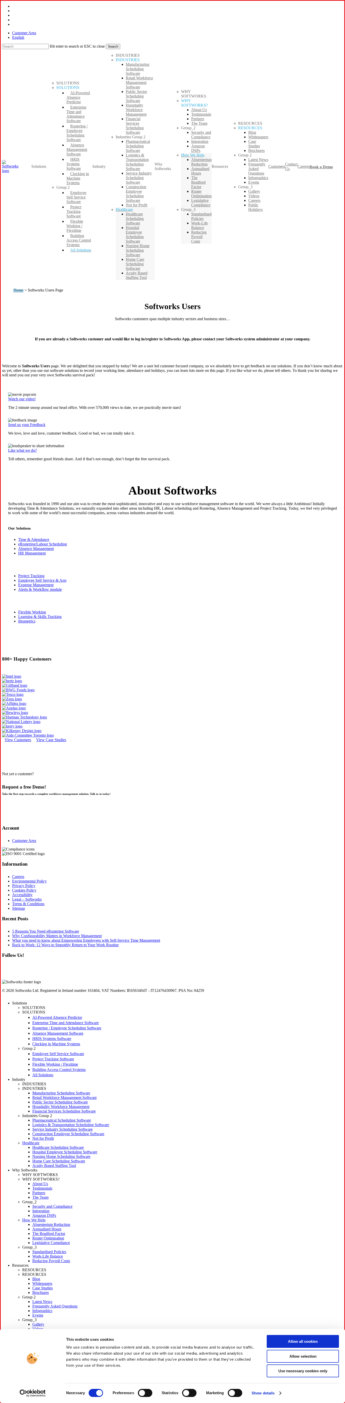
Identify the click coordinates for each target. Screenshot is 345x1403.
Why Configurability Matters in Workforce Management (57, 936)
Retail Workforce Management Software (64, 1097)
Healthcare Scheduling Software (58, 1147)
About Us (40, 1184)
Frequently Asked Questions (55, 1306)
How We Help (33, 1220)
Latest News (42, 1301)
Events (37, 1315)
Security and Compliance (52, 1206)
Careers (18, 876)
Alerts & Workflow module (40, 589)
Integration (41, 1211)
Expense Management (36, 585)
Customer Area (24, 840)
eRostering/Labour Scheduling (42, 544)
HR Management (32, 553)
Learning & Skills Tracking (40, 616)
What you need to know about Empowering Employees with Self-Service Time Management (86, 940)
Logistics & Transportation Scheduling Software (70, 1125)
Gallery (38, 1324)
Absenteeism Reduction (51, 1224)
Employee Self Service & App (42, 580)
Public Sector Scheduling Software (60, 1102)
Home (18, 290)
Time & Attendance (33, 539)
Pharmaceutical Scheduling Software (61, 1120)
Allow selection (302, 1356)
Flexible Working (32, 612)
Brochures (40, 1292)
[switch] (145, 1393)
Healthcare (30, 1143)
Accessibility (22, 895)
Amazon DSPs (44, 1215)
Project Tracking (31, 576)
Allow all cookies (303, 1341)
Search (113, 46)
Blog (36, 1279)
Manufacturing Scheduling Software (61, 1093)
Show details (263, 1393)
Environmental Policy (29, 881)
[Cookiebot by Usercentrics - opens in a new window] (33, 1393)
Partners (38, 1193)
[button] (22, 399)
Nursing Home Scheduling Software (61, 1156)
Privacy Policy (23, 886)
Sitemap (18, 908)
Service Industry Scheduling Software (62, 1129)
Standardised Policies (49, 1252)
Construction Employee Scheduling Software (68, 1134)
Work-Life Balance (47, 1256)
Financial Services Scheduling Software (64, 1111)
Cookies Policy (24, 890)
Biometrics (26, 621)
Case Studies (42, 1288)
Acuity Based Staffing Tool (54, 1165)
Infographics (42, 1311)
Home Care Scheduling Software (58, 1161)
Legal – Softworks (27, 899)
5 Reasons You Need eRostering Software (45, 931)
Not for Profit (43, 1138)
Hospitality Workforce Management (60, 1106)
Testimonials (42, 1188)
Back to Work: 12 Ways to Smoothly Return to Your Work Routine (65, 945)
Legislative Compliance (51, 1243)
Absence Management (36, 548)
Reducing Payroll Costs (51, 1261)
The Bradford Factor (48, 1233)
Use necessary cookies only (302, 1371)
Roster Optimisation (48, 1238)
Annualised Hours (46, 1229)
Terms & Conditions (28, 904)
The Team (40, 1197)
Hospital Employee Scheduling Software (64, 1152)
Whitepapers (42, 1283)
